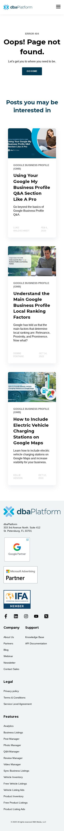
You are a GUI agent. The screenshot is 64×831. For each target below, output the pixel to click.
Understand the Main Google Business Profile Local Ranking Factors (31, 305)
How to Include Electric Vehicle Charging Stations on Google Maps (31, 431)
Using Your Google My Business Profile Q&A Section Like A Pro (31, 187)
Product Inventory (13, 796)
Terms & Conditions (14, 697)
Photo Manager (12, 745)
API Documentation (36, 643)
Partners (8, 643)
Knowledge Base (34, 637)
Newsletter (9, 662)
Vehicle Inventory (13, 777)
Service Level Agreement (18, 704)
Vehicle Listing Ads (14, 790)
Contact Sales (11, 669)
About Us (9, 637)
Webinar (8, 656)
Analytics (9, 726)
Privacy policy (11, 691)
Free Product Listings (16, 802)
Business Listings (13, 732)
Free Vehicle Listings (15, 783)
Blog (6, 649)
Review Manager (13, 758)
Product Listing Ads (14, 809)
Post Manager (11, 738)
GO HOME (32, 71)
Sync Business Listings (16, 770)
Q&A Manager (11, 751)
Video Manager (12, 764)
